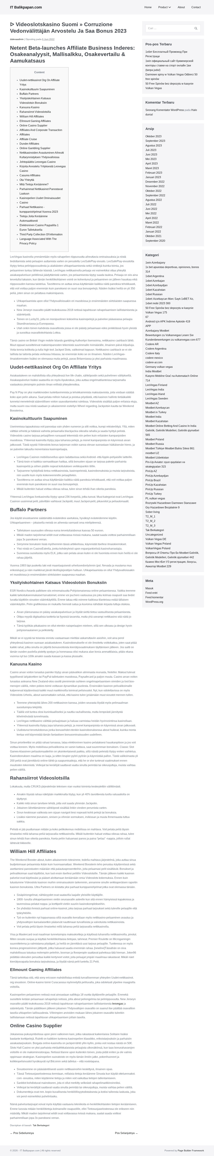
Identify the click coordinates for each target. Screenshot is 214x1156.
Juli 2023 (150, 150)
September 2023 (155, 140)
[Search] (196, 28)
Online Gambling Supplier (35, 148)
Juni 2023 (151, 154)
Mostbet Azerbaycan (157, 407)
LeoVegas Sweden (156, 398)
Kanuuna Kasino (29, 107)
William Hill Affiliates (32, 116)
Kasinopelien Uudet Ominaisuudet (40, 198)
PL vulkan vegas (155, 498)
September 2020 (155, 240)
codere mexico (154, 357)
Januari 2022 (153, 231)
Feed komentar (154, 597)
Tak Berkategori (41, 1125)
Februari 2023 (153, 172)
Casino (24, 202)
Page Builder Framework (191, 1150)
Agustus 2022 (153, 199)
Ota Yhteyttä (27, 179)
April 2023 (151, 163)
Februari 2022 (153, 227)
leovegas (117, 1003)
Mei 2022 (150, 213)
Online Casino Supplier (33, 125)
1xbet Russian (154, 294)
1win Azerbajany (155, 262)
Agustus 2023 (153, 145)
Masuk (149, 588)
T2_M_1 (150, 516)
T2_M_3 (150, 525)
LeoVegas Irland (155, 394)
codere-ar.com (153, 362)
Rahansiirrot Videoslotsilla (35, 111)
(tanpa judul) (152, 70)
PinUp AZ (151, 471)
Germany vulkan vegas (159, 366)
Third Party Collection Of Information (41, 234)
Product (163, 7)
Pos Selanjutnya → (126, 1133)
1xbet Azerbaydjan (156, 285)
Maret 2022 (152, 222)
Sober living (152, 512)
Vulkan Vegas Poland (158, 543)
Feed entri (151, 592)
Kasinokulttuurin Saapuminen (37, 89)
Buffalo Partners (29, 93)
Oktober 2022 (153, 190)
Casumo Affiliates (30, 175)
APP (148, 326)
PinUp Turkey (153, 493)
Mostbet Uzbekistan (157, 457)
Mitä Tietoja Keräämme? (34, 184)
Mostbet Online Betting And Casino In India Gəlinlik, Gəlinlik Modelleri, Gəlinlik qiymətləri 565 (172, 430)
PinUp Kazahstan (155, 484)
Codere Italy (152, 353)
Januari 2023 (153, 177)
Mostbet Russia (154, 443)
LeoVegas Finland (156, 385)
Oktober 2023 (153, 136)
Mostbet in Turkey (155, 412)
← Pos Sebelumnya (22, 1133)
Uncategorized (154, 534)
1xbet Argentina (154, 276)
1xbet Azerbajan (155, 280)
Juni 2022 (151, 208)
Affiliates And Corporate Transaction (41, 130)
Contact (196, 7)
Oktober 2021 (153, 236)
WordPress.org (154, 601)
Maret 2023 (152, 168)
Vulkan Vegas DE (155, 539)
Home (148, 7)
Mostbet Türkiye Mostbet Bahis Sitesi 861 (169, 448)
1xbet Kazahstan (155, 289)
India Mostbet (153, 371)
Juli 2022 (150, 204)
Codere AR (152, 344)
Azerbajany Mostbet (157, 330)
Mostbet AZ (152, 403)
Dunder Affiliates (29, 143)
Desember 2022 (155, 181)
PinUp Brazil (152, 480)
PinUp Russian (154, 489)
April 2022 (151, 218)
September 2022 (155, 195)
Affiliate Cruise (28, 139)
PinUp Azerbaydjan (157, 475)
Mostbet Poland (154, 439)
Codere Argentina (155, 348)
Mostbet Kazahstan (156, 421)
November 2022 (155, 186)
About (181, 7)
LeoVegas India (154, 389)
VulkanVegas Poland (157, 548)
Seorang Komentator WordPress (164, 110)
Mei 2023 (150, 159)
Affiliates (25, 134)
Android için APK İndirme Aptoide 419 (167, 321)
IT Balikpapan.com (26, 7)
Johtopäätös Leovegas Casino (38, 161)
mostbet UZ (152, 453)
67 (146, 317)
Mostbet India (153, 416)
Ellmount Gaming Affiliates (35, 121)
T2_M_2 (150, 521)
